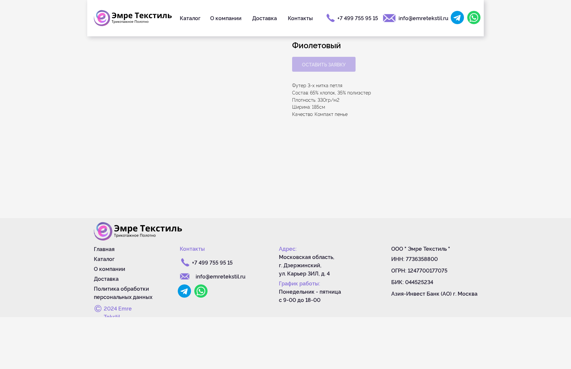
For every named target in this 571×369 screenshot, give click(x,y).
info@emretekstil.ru (423, 17)
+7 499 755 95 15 (357, 17)
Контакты (300, 17)
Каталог (190, 17)
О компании (226, 17)
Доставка (264, 17)
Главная (104, 248)
